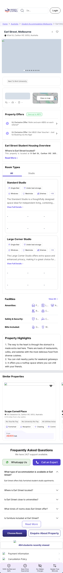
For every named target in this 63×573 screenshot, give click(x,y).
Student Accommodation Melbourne (37, 24)
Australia (14, 24)
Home (5, 24)
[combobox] (33, 10)
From (11, 434)
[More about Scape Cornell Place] (29, 399)
